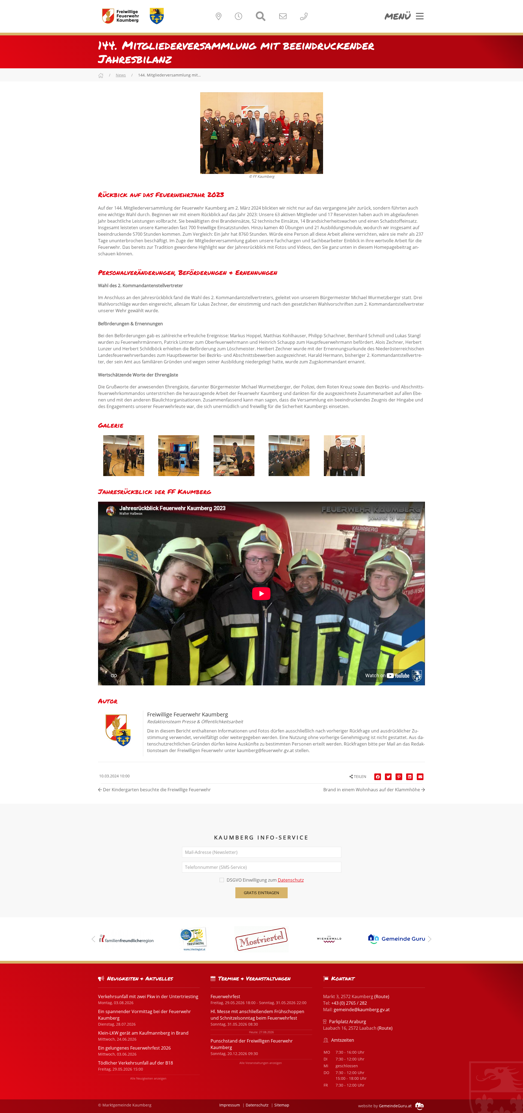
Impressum (229, 1105)
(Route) (381, 996)
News (121, 75)
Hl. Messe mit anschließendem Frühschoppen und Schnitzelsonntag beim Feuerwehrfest (257, 1014)
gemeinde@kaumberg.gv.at (362, 1010)
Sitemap (281, 1105)
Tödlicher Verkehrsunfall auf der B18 (135, 1063)
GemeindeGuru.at (396, 1105)
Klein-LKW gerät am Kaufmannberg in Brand (143, 1033)
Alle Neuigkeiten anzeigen (148, 1078)
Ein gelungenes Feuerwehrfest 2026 (134, 1048)
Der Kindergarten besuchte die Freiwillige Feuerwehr (156, 790)
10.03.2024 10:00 (114, 775)
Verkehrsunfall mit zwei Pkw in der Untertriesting (148, 996)
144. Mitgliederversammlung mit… (169, 75)
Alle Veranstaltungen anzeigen (260, 1063)
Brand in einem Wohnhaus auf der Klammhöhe (372, 790)
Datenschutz (291, 880)
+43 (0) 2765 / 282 (349, 1003)
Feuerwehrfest (225, 996)
